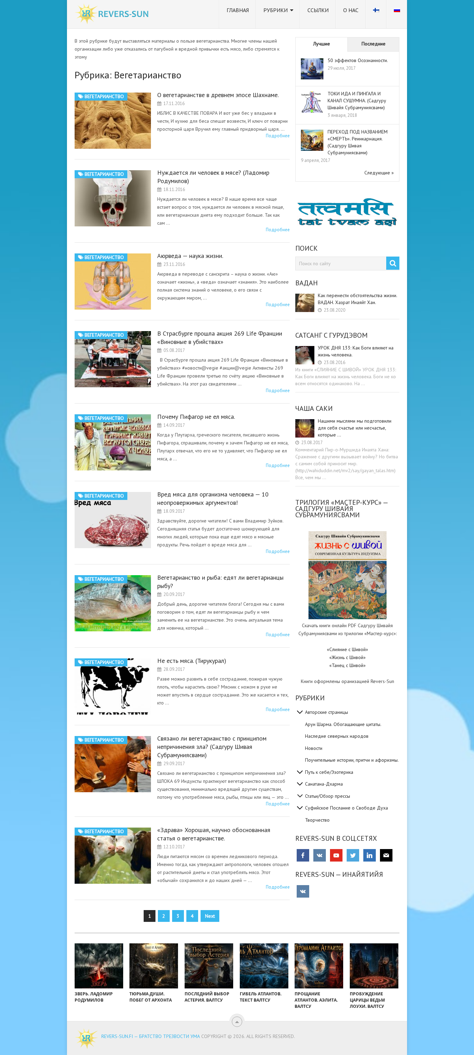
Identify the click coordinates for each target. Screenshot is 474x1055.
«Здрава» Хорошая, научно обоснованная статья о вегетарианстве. (213, 834)
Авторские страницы (326, 712)
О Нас (350, 10)
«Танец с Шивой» (347, 665)
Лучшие (321, 44)
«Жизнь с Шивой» (347, 657)
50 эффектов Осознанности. (358, 60)
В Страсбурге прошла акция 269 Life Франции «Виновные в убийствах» (219, 337)
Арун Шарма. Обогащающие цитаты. (343, 724)
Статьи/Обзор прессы (327, 796)
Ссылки (318, 10)
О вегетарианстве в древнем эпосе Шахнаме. (218, 95)
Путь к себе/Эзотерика (329, 772)
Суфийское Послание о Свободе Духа (346, 808)
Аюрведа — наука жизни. (190, 256)
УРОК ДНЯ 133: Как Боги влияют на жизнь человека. (355, 351)
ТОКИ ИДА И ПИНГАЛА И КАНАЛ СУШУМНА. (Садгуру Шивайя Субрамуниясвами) (357, 100)
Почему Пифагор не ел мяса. (196, 417)
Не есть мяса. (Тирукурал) (191, 661)
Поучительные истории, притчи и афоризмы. (352, 760)
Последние (374, 44)
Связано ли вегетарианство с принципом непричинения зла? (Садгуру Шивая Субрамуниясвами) (211, 746)
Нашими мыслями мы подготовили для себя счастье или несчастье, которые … (354, 428)
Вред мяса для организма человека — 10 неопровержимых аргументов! (213, 498)
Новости (313, 748)
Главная (238, 10)
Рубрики (275, 10)
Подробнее (278, 136)
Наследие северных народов (337, 736)
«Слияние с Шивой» (347, 649)
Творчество (317, 820)
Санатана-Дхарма (324, 784)
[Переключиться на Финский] (376, 14)
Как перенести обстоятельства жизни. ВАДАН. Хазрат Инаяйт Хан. (357, 298)
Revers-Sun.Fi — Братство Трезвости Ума (150, 1036)
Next (210, 916)
